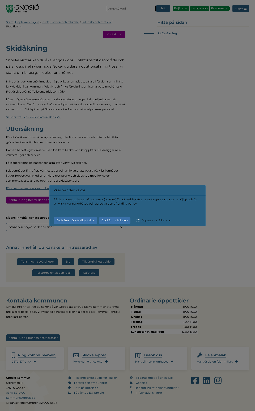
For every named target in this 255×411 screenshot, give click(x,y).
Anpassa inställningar (156, 220)
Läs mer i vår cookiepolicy (71, 209)
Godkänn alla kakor (114, 220)
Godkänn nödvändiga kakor (75, 220)
